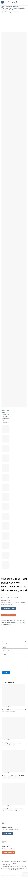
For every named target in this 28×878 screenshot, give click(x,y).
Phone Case (16, 6)
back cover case (21, 620)
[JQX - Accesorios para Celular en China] (14, 2)
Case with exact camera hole (8, 622)
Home (2, 6)
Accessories (8, 6)
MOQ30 (19, 622)
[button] (2, 2)
